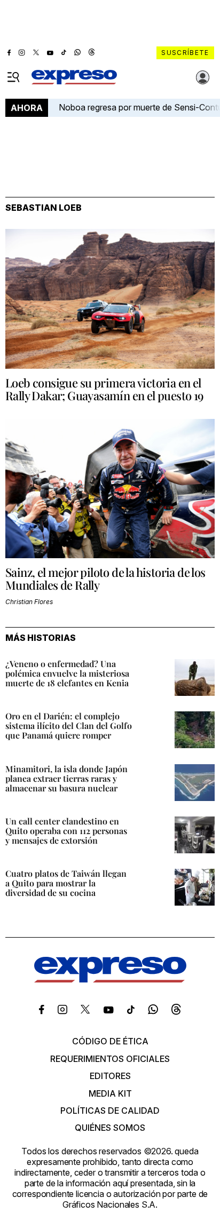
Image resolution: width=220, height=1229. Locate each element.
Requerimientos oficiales (110, 1059)
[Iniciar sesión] (203, 77)
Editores (110, 1076)
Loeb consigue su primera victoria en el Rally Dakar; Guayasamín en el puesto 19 (104, 389)
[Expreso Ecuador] (110, 979)
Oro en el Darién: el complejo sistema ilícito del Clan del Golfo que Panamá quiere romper (68, 725)
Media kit (110, 1093)
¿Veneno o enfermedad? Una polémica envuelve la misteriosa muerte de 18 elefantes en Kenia (67, 673)
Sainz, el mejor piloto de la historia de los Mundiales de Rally (105, 578)
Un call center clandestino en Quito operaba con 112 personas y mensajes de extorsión (66, 830)
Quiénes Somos (110, 1127)
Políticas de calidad (110, 1110)
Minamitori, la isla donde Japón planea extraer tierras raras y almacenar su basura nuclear (66, 778)
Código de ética (110, 1041)
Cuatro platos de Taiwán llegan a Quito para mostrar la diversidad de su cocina (66, 883)
